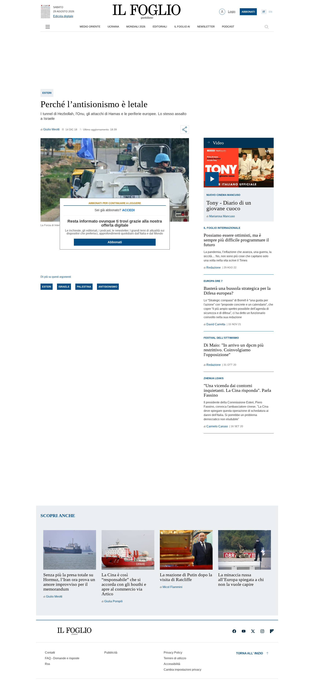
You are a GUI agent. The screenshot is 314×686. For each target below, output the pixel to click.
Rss (47, 663)
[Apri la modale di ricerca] (266, 26)
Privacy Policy (173, 652)
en (270, 11)
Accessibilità (172, 663)
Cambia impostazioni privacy (182, 669)
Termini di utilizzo (175, 658)
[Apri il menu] (47, 26)
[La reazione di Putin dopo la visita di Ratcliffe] (186, 550)
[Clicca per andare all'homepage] (74, 631)
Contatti (50, 652)
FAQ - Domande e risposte (62, 658)
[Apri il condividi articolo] (185, 129)
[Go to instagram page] (262, 631)
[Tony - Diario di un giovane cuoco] (238, 167)
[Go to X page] (253, 631)
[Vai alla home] (147, 11)
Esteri (47, 92)
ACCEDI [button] (128, 210)
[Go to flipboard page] (272, 631)
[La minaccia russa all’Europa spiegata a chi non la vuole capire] (244, 550)
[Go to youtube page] (243, 631)
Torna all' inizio (249, 653)
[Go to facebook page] (234, 631)
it (264, 11)
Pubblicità (110, 652)
